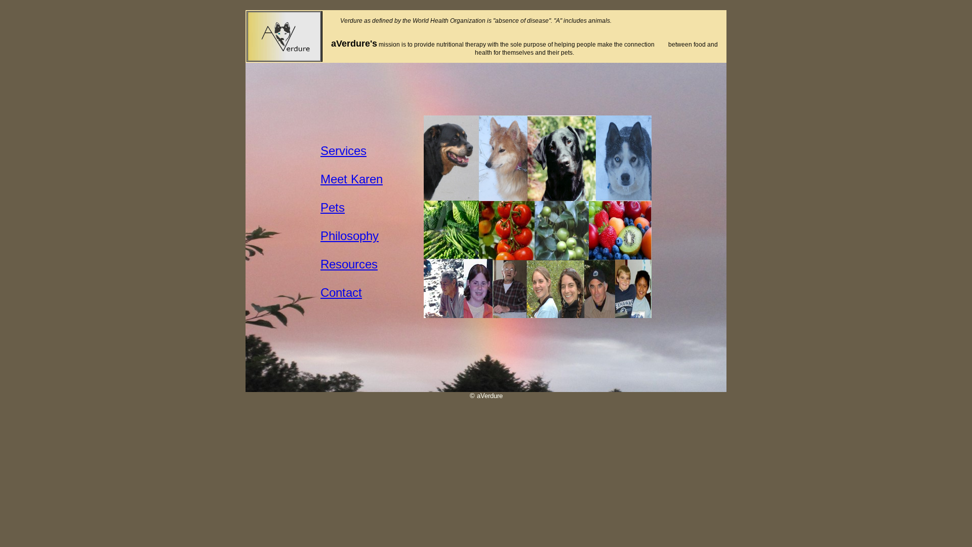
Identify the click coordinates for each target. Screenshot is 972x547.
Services (343, 151)
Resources (349, 264)
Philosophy (349, 236)
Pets (332, 207)
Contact (341, 292)
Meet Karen (351, 179)
